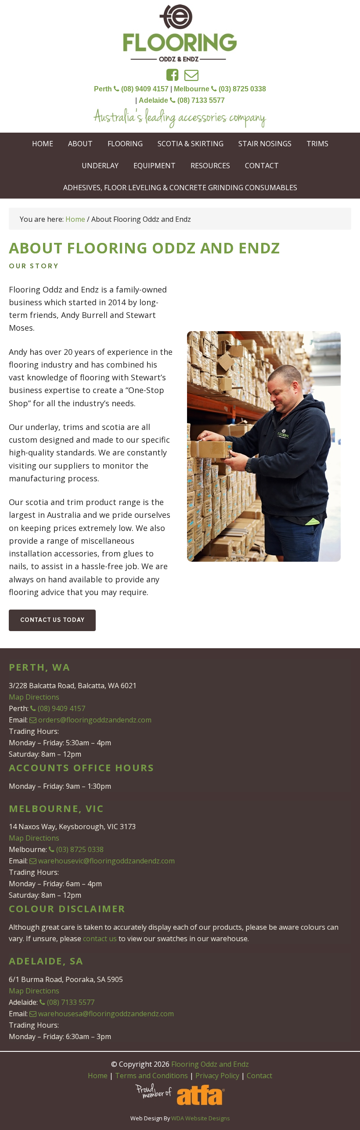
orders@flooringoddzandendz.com (94, 720)
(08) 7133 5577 (70, 1002)
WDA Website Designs (200, 1118)
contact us (100, 938)
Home (98, 1075)
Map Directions (34, 697)
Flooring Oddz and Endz (180, 32)
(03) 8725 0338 (80, 849)
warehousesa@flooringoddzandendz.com (106, 1013)
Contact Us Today (52, 620)
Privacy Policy (217, 1075)
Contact (259, 1075)
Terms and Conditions (151, 1075)
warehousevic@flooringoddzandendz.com (106, 861)
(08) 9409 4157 (61, 708)
